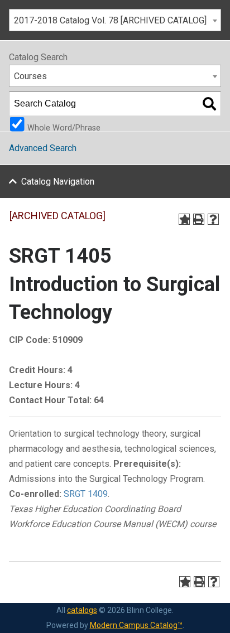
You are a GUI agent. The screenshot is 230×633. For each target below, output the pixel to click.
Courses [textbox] (30, 76)
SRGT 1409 (86, 494)
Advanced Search (42, 148)
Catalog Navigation (57, 181)
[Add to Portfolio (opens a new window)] (184, 219)
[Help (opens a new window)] (213, 219)
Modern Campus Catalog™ (136, 625)
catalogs (82, 610)
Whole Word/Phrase (63, 127)
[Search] (209, 103)
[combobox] (115, 20)
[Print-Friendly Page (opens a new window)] (198, 219)
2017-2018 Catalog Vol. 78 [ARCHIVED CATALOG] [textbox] (110, 20)
